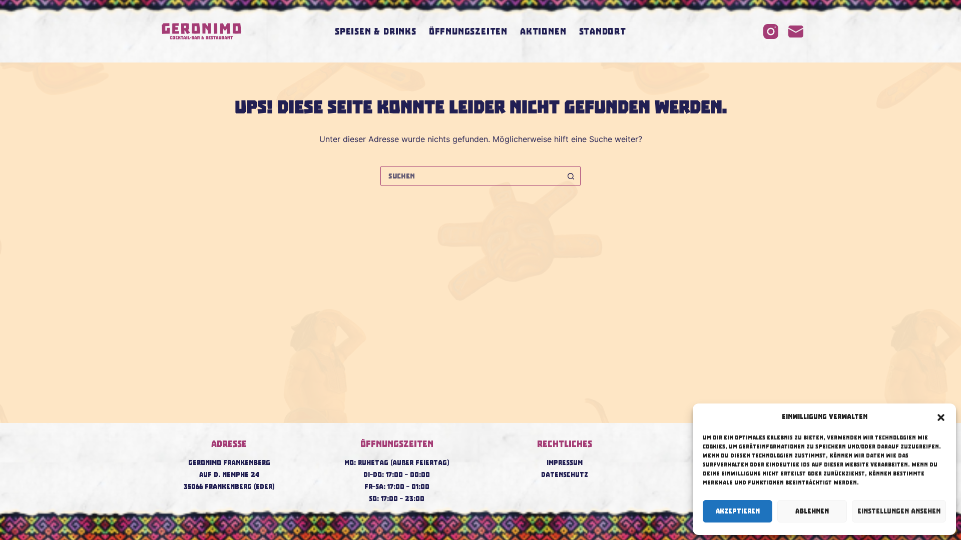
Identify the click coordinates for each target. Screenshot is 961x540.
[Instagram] (770, 31)
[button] (941, 417)
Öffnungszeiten (468, 31)
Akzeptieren (738, 511)
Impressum (565, 462)
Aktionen (543, 31)
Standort (602, 31)
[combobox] (471, 176)
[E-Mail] (795, 31)
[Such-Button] (570, 176)
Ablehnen (812, 511)
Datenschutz (564, 474)
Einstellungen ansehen (898, 511)
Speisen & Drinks (375, 31)
